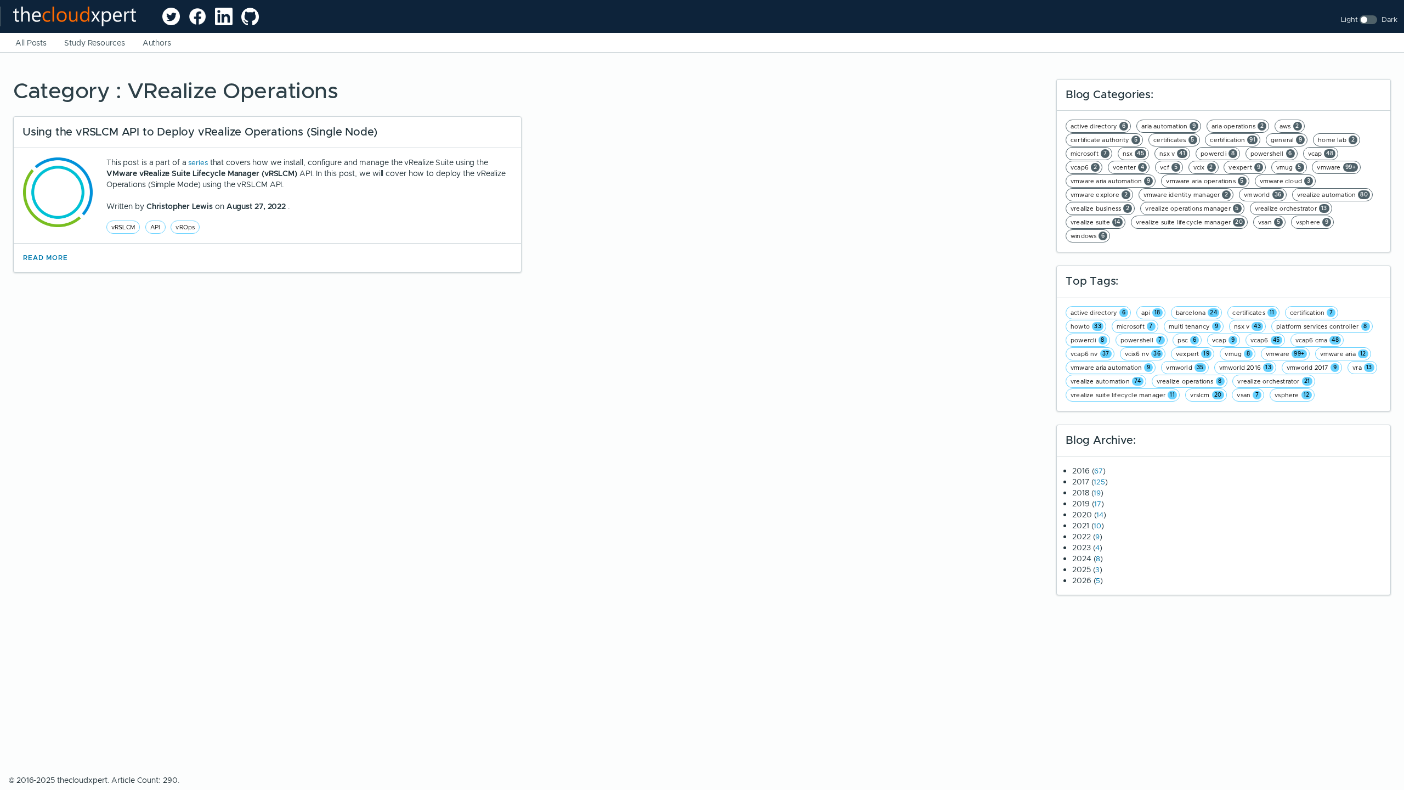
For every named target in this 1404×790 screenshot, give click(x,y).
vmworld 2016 (1245, 367)
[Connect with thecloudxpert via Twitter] (171, 16)
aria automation (1168, 126)
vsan (1269, 222)
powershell (1271, 153)
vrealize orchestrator (1291, 208)
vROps (185, 227)
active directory (1098, 126)
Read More (45, 257)
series (199, 162)
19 (1097, 493)
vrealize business (1100, 208)
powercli (1218, 153)
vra (1362, 367)
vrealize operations (1189, 381)
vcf (1168, 167)
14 (1099, 515)
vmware (1336, 167)
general (1287, 140)
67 (1098, 471)
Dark (1389, 19)
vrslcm (1205, 395)
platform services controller (1321, 326)
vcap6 (1084, 167)
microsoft (1089, 153)
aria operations (1237, 126)
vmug (1288, 167)
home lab (1336, 140)
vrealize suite (1095, 222)
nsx (1134, 153)
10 (1097, 526)
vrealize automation (1332, 195)
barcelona (1197, 313)
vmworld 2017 (1312, 367)
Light (1349, 19)
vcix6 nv (1143, 354)
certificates (1173, 140)
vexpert (1244, 167)
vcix (1203, 167)
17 (1097, 504)
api (1150, 313)
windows (1088, 236)
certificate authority (1104, 140)
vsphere (1312, 222)
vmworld (1262, 195)
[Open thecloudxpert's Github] (250, 16)
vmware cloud (1285, 181)
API (155, 227)
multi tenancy (1194, 326)
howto (1086, 326)
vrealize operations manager (1192, 208)
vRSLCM (123, 227)
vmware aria (1343, 354)
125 (1099, 482)
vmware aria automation (1111, 181)
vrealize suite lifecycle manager (1189, 222)
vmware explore (1099, 195)
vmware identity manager (1185, 195)
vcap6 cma (1317, 340)
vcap (1321, 153)
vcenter (1129, 167)
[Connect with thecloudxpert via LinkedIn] (224, 16)
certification (1232, 140)
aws (1289, 126)
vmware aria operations (1205, 181)
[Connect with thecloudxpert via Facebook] (197, 16)
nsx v (1172, 153)
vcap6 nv (1090, 354)
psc (1186, 340)
